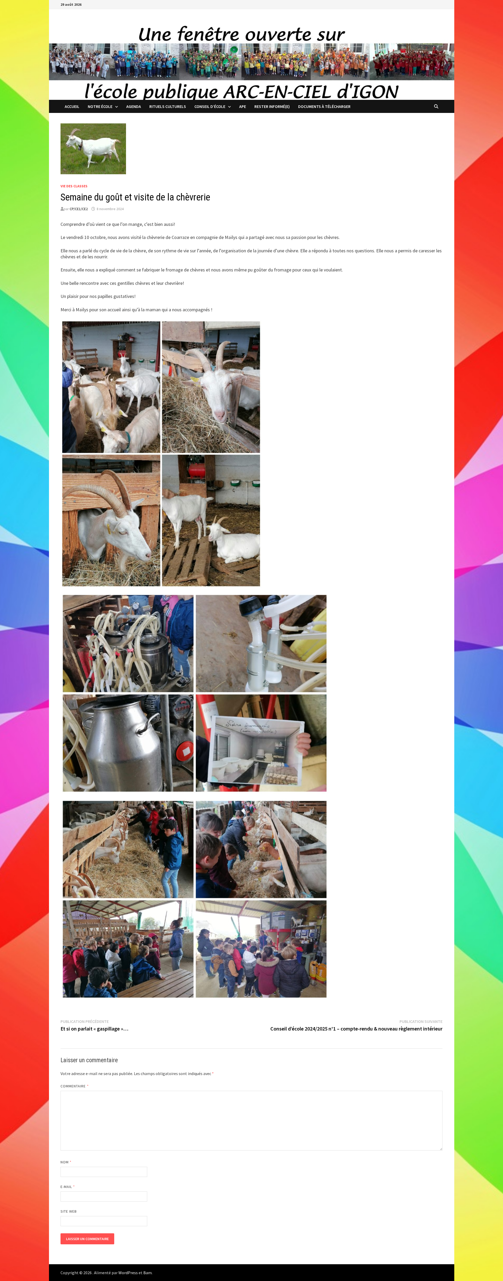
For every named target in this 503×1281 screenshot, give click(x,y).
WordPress (128, 1272)
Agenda (133, 106)
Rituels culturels (167, 106)
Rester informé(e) (272, 106)
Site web (69, 1211)
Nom (66, 1162)
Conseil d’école (209, 106)
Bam (147, 1272)
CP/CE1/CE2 (79, 208)
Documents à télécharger (324, 106)
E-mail (68, 1186)
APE (242, 106)
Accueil (72, 106)
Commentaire (75, 1086)
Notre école (100, 106)
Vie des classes (74, 186)
